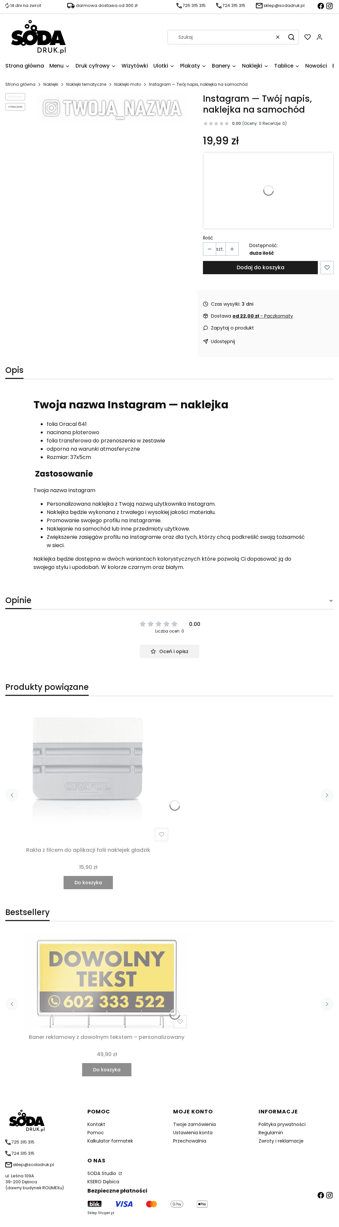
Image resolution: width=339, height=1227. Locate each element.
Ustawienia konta (193, 1132)
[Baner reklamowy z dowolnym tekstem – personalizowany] (106, 981)
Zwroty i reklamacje (281, 1141)
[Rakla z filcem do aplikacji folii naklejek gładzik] (88, 772)
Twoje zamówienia (194, 1124)
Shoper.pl (106, 1212)
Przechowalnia (189, 1141)
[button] (291, 37)
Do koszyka (88, 882)
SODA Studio (102, 1173)
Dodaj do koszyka (260, 267)
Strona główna (20, 84)
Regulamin (271, 1132)
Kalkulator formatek (110, 1141)
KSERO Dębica (103, 1181)
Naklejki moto (127, 84)
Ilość (208, 237)
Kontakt (96, 1124)
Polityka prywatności (282, 1124)
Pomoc (95, 1132)
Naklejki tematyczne (86, 84)
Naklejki (50, 84)
